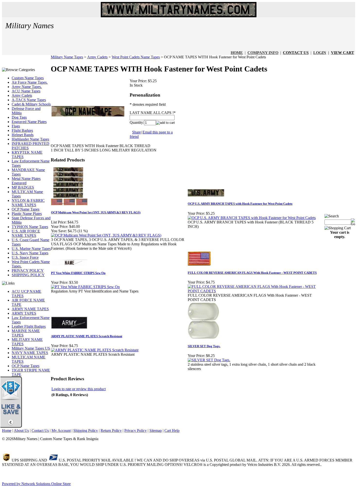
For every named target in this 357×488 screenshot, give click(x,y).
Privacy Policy (135, 430)
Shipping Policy (85, 430)
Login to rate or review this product (78, 389)
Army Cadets (22, 95)
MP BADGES (23, 187)
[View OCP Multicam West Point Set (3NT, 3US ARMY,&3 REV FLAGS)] (106, 235)
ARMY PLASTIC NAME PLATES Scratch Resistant (86, 336)
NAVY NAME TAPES (30, 353)
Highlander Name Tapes (30, 139)
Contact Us (40, 430)
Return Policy (111, 430)
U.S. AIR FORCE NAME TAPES (26, 233)
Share (136, 132)
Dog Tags (19, 117)
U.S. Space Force (25, 257)
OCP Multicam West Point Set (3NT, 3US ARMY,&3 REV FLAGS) (95, 212)
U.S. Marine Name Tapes (31, 249)
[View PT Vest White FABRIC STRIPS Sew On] (85, 287)
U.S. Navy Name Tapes (30, 253)
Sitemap (155, 430)
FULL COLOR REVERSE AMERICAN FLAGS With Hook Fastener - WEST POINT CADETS (252, 273)
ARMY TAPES (24, 313)
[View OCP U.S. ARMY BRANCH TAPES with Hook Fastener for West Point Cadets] (252, 218)
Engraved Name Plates (29, 122)
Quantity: (137, 122)
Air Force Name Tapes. (30, 82)
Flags (16, 126)
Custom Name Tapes (28, 78)
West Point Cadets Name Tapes (136, 57)
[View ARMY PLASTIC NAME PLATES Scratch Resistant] (94, 350)
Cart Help (171, 430)
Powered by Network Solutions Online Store (36, 484)
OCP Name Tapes (25, 209)
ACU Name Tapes (26, 91)
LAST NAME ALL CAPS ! (152, 113)
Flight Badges (22, 130)
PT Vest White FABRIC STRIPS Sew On (78, 273)
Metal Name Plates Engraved (26, 181)
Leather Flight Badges (29, 326)
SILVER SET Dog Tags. (204, 346)
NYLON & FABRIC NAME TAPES (28, 202)
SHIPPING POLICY (28, 275)
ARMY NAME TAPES (30, 309)
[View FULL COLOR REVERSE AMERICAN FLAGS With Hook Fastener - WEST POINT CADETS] (256, 291)
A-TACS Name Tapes (29, 100)
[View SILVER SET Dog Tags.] (209, 360)
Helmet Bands (23, 135)
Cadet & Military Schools (31, 104)
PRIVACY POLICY (28, 270)
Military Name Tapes (67, 57)
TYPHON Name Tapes (30, 227)
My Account (61, 430)
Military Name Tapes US (31, 348)
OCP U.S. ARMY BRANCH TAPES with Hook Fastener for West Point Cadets (240, 203)
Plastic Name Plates (27, 214)
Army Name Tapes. (27, 87)
